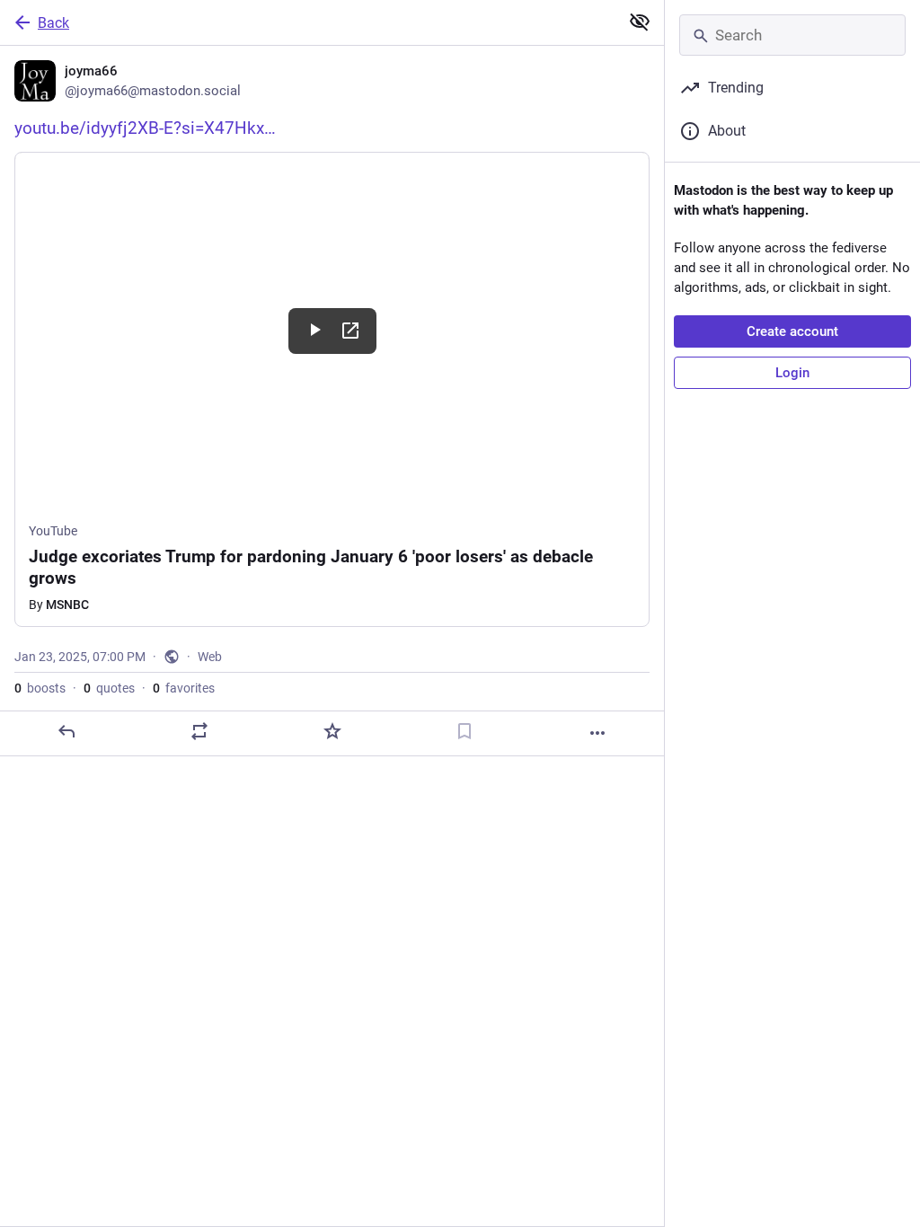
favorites (184, 688)
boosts (40, 688)
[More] (597, 733)
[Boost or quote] (199, 731)
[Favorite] (332, 731)
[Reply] (66, 731)
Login (792, 373)
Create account (792, 331)
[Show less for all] (639, 21)
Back (53, 22)
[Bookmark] (464, 731)
